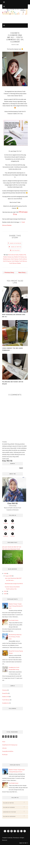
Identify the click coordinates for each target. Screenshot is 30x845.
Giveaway (4, 690)
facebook (6, 523)
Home (1, 21)
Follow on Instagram (9, 816)
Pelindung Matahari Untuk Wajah (12, 383)
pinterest (13, 536)
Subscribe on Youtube (9, 811)
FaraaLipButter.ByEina (7, 751)
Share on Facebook (15, 243)
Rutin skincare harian (13, 254)
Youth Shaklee (15, 261)
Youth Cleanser (14, 259)
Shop (14, 21)
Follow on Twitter (8, 802)
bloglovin (5, 529)
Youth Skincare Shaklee (15, 263)
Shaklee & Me (22, 254)
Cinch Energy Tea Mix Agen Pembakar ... (12, 349)
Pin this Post (16, 250)
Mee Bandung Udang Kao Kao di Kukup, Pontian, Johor (15, 636)
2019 (5, 591)
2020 (5, 573)
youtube (12, 529)
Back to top (23, 843)
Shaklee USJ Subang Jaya (20, 257)
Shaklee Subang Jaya (8, 257)
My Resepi (4, 754)
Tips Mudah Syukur (13, 620)
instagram (5, 536)
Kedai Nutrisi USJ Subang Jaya (9, 745)
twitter (12, 523)
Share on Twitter (16, 246)
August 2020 (8, 576)
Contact (8, 21)
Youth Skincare (23, 261)
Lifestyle (4, 748)
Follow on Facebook (9, 807)
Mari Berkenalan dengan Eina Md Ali (13, 315)
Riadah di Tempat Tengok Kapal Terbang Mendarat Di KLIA (15, 606)
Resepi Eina (5, 693)
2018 (5, 593)
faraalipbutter (5, 703)
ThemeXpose (16, 837)
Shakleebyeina (6, 259)
